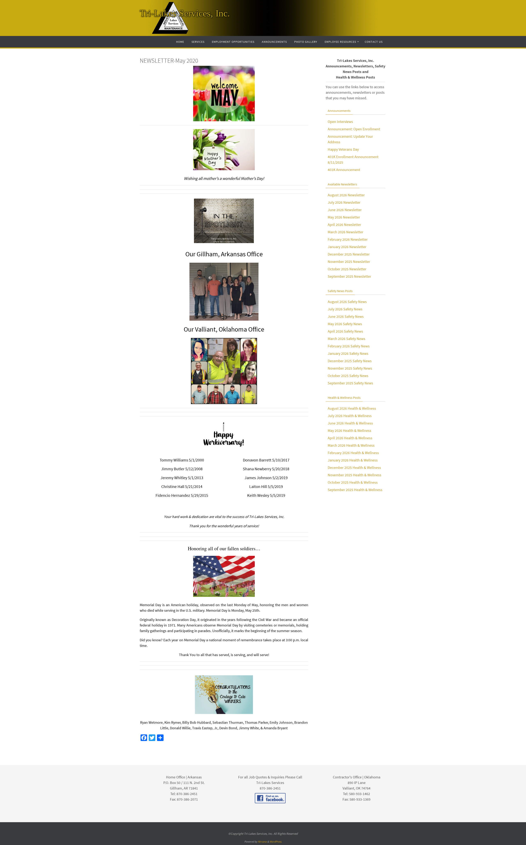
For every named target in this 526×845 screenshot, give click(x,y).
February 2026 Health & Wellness (353, 452)
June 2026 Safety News (346, 316)
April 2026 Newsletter (344, 224)
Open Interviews (340, 121)
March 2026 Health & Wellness (351, 445)
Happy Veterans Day (343, 149)
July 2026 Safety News (345, 309)
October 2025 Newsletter (347, 269)
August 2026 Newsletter (346, 195)
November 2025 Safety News (350, 368)
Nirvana (262, 841)
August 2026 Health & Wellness (352, 408)
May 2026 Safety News (345, 323)
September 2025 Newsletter (349, 276)
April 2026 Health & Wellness (350, 438)
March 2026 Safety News (346, 338)
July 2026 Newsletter (344, 202)
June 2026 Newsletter (345, 209)
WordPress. (276, 841)
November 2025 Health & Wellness (354, 475)
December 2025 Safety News (350, 360)
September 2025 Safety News (350, 383)
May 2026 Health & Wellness (349, 430)
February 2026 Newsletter (348, 239)
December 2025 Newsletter (349, 254)
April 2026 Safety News (345, 331)
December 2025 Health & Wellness (354, 467)
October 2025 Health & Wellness (353, 482)
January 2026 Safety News (348, 353)
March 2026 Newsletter (345, 232)
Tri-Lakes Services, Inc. (185, 13)
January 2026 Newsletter (347, 246)
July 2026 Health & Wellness (350, 415)
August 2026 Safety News (347, 301)
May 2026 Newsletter (344, 217)
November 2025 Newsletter (349, 261)
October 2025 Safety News (348, 375)
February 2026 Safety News (349, 346)
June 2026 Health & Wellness (350, 423)
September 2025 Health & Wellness (355, 489)
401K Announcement (344, 169)
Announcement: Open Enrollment (354, 129)
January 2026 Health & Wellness (353, 460)
